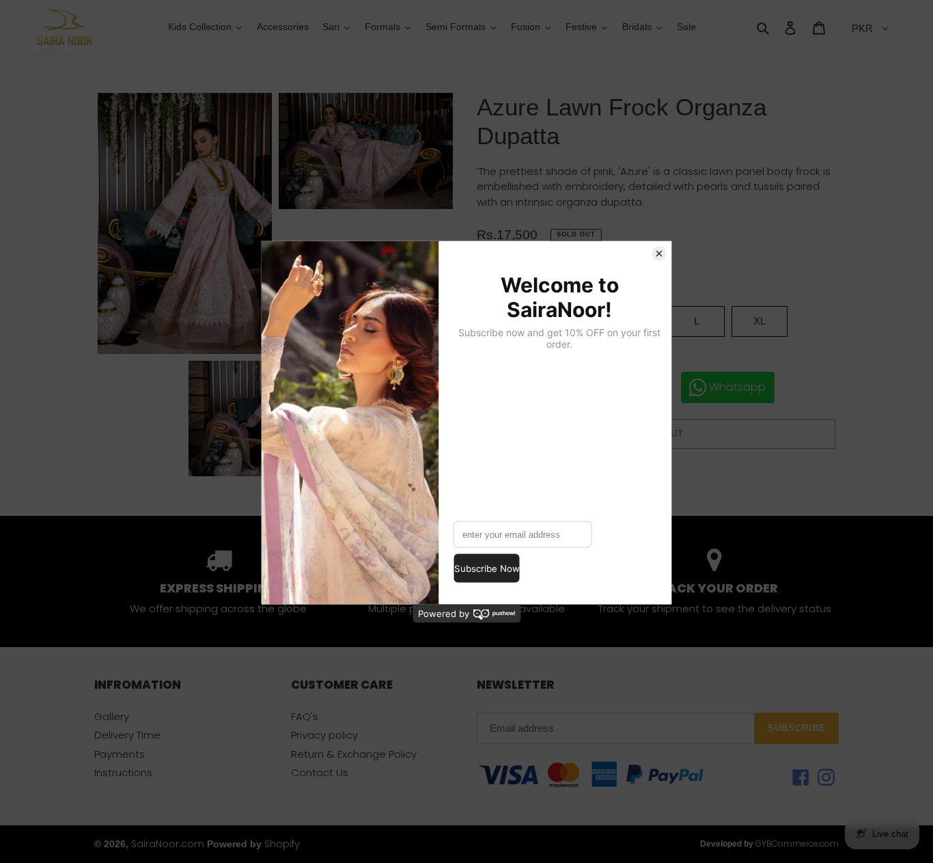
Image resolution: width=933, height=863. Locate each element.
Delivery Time (127, 735)
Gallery (111, 716)
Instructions (123, 772)
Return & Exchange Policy (354, 754)
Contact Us (319, 772)
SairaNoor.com (167, 844)
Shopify (282, 844)
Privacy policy (324, 735)
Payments (119, 754)
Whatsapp (737, 387)
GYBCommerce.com (797, 843)
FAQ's (304, 716)
